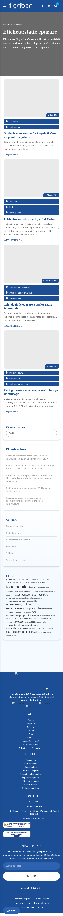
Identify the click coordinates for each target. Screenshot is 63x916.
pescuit (41, 591)
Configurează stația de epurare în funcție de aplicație (31, 391)
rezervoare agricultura (18, 604)
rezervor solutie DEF (44, 618)
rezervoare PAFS (29, 612)
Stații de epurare (31, 764)
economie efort (36, 582)
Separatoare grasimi (16, 560)
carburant (47, 579)
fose (32, 588)
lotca (47, 588)
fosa (43, 582)
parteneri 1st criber (31, 591)
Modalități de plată (31, 741)
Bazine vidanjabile (15, 526)
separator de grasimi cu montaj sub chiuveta (22, 625)
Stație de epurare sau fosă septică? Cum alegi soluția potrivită (28, 489)
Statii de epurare (14, 533)
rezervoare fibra (47, 609)
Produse (30, 727)
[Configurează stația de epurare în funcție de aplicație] (31, 349)
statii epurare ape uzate (42, 632)
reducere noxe (38, 598)
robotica (9, 622)
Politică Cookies (42, 899)
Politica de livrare (30, 745)
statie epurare (15, 127)
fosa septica (18, 586)
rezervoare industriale (14, 612)
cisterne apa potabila (13, 582)
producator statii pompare (33, 594)
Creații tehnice (30, 785)
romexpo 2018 (29, 622)
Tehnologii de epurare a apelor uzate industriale (28, 306)
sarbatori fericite (41, 622)
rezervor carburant (29, 618)
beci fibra (40, 579)
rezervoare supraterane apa (44, 615)
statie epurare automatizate (20, 293)
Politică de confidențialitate (31, 748)
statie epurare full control (19, 287)
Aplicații (30, 731)
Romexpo (18, 621)
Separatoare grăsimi (31, 778)
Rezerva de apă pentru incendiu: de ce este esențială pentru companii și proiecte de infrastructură (27, 501)
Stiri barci (10, 553)
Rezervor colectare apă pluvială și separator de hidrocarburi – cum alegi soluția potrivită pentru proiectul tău (29, 478)
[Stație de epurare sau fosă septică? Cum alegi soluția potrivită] (31, 98)
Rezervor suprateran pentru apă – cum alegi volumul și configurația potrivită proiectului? (27, 457)
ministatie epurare (16, 373)
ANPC (41, 908)
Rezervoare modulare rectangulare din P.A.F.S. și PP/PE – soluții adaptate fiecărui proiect (30, 467)
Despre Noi (31, 724)
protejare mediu (27, 598)
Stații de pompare (31, 781)
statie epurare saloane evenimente (40, 628)
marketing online (12, 591)
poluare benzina (50, 591)
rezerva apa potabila (29, 601)
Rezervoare (31, 760)
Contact (30, 738)
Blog (31, 734)
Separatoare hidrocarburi (18, 539)
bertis (11, 207)
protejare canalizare (13, 598)
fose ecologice (39, 588)
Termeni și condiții (22, 903)
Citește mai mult (12, 154)
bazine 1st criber (19, 579)
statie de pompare (16, 628)
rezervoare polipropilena (20, 615)
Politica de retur (27, 908)
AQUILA (9, 579)
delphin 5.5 (26, 582)
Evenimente (12, 546)
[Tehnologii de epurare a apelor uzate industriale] (31, 264)
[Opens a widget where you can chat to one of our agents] (11, 910)
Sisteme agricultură (30, 788)
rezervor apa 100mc (13, 618)
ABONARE (31, 876)
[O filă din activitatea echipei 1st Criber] (31, 178)
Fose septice (31, 767)
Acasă (6, 24)
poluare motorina (12, 595)
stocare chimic (11, 635)
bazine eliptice (31, 579)
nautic (21, 591)
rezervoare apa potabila (23, 608)
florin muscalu (15, 202)
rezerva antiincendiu (13, 601)
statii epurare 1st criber (19, 631)
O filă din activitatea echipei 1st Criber (30, 219)
